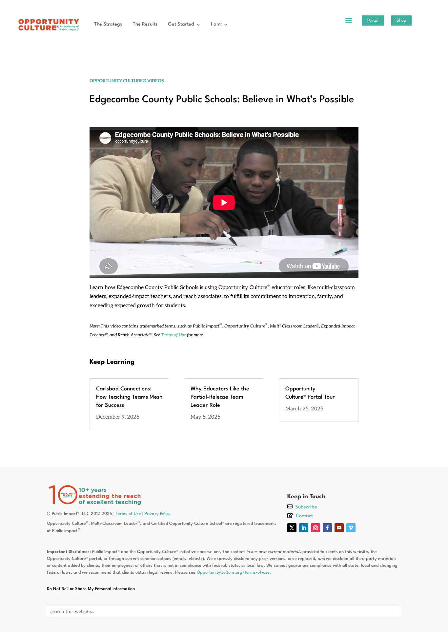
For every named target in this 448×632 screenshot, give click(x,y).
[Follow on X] (291, 527)
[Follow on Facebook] (327, 527)
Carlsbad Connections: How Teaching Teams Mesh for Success (129, 397)
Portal (372, 20)
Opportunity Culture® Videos (127, 80)
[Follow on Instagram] (315, 527)
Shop (401, 20)
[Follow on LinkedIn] (303, 527)
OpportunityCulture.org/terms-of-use (233, 572)
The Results (145, 24)
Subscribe (306, 507)
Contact (304, 516)
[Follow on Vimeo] (351, 527)
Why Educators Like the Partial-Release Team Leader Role (220, 397)
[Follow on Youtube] (339, 527)
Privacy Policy (158, 514)
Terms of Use (173, 335)
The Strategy (108, 24)
